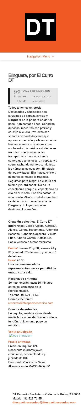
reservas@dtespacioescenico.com (30, 303)
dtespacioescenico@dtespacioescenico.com (44, 402)
